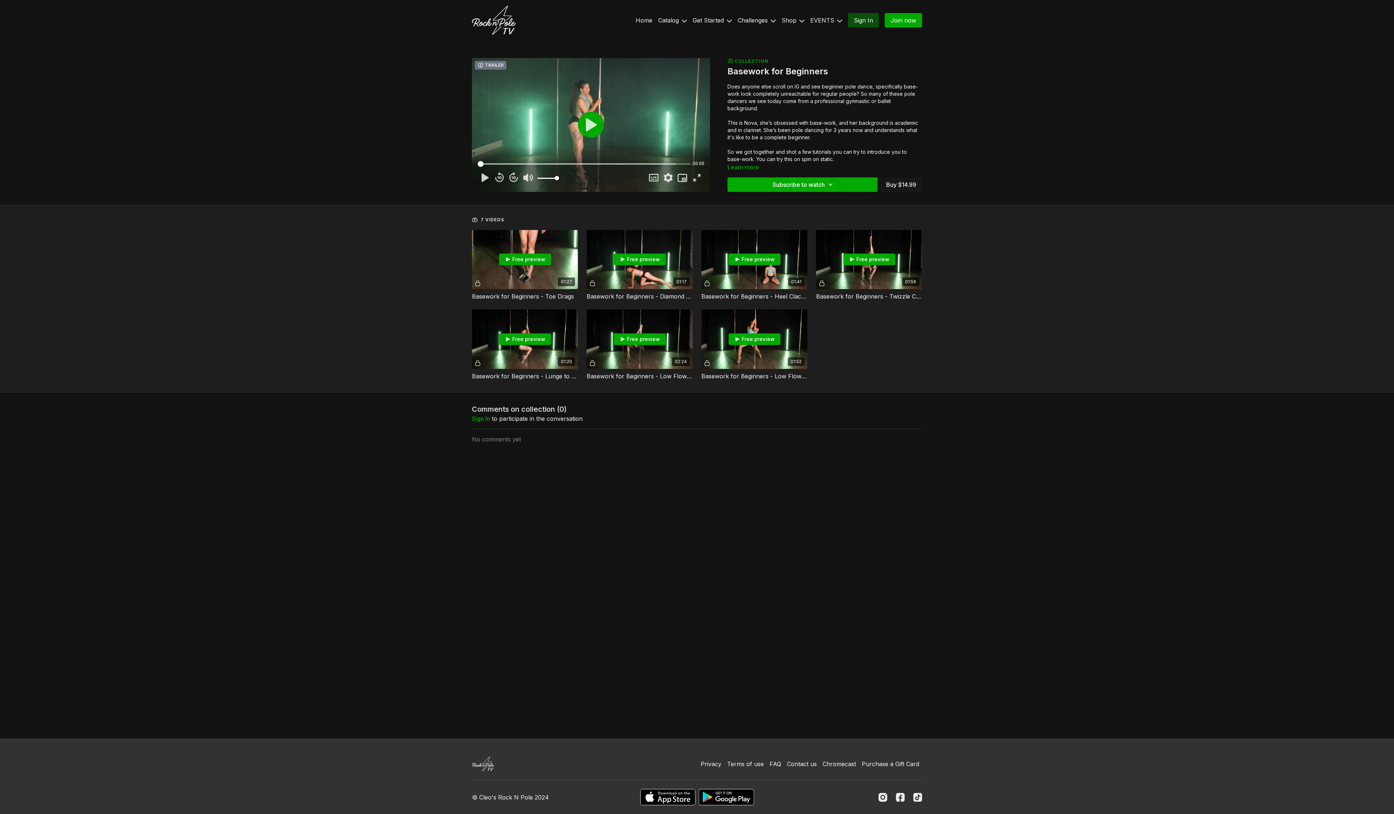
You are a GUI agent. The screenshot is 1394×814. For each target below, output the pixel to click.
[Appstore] (668, 797)
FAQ (775, 764)
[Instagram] (883, 797)
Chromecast (839, 764)
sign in (481, 418)
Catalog (669, 20)
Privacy (711, 764)
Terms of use (745, 764)
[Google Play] (726, 797)
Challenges (754, 20)
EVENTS (823, 20)
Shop (790, 20)
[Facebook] (900, 797)
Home (644, 20)
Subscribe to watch (799, 184)
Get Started (709, 20)
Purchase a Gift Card (890, 764)
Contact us (802, 764)
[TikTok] (917, 797)
